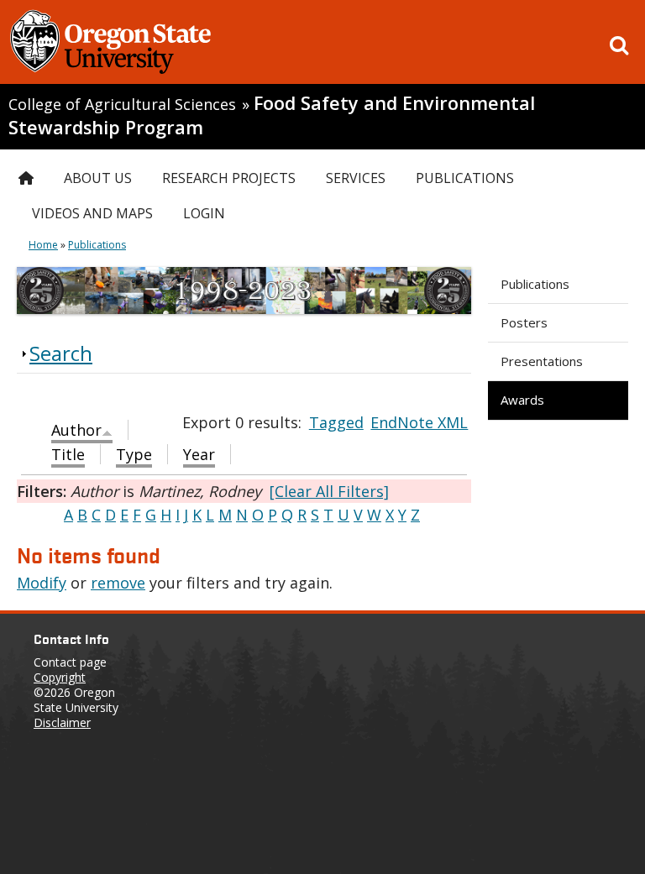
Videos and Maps (92, 213)
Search (60, 353)
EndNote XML (419, 422)
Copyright (60, 677)
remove (118, 583)
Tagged (336, 422)
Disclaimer (62, 722)
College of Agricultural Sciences (122, 104)
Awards (522, 399)
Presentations (542, 361)
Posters (524, 322)
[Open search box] (619, 45)
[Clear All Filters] (329, 491)
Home (43, 245)
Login (204, 213)
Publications (535, 283)
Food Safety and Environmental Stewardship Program (271, 115)
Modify (41, 583)
